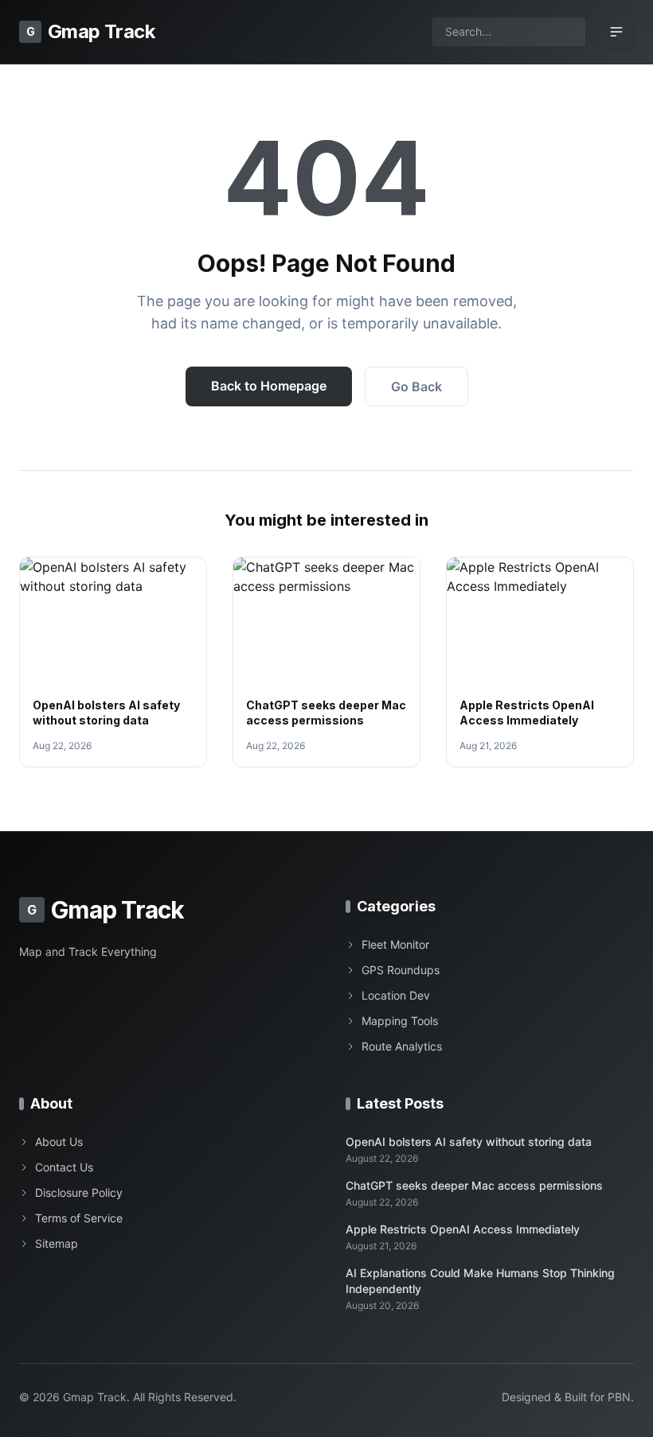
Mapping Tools (400, 1020)
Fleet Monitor (395, 944)
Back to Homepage (268, 386)
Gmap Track (90, 31)
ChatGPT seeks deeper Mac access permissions (474, 1185)
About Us (59, 1141)
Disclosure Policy (79, 1192)
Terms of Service (79, 1218)
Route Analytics (402, 1046)
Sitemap (56, 1243)
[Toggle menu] (616, 31)
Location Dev (396, 995)
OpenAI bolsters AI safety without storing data (469, 1141)
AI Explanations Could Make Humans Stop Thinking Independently (480, 1280)
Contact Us (64, 1167)
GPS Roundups (401, 970)
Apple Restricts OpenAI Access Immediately (463, 1229)
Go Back (416, 386)
